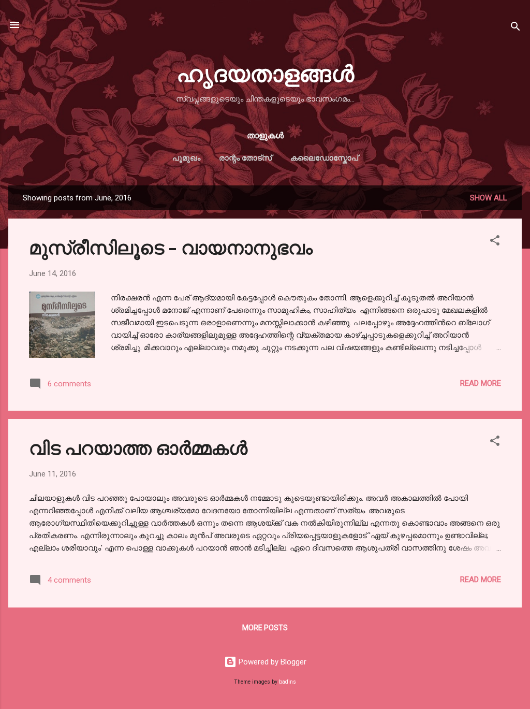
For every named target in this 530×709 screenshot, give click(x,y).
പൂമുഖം (186, 158)
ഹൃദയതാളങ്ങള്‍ (265, 72)
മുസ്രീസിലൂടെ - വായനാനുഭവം (171, 246)
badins (287, 681)
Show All (488, 197)
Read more (480, 383)
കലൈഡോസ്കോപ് (324, 158)
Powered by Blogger (271, 662)
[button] (495, 242)
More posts (265, 628)
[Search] (515, 28)
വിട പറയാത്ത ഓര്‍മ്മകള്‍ (138, 447)
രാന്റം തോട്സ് (245, 158)
